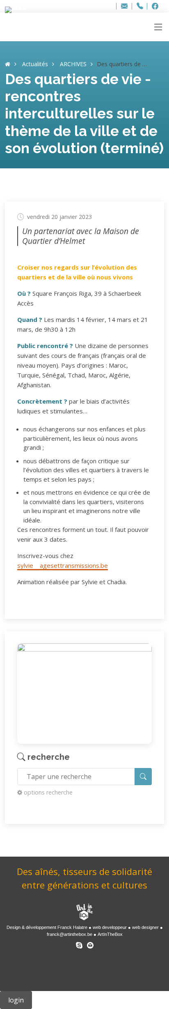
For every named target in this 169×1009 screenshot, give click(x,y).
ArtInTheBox (110, 934)
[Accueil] (7, 64)
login (16, 1000)
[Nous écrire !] (90, 944)
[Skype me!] (79, 944)
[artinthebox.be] (84, 913)
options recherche (48, 792)
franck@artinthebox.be (69, 934)
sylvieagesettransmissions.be (62, 565)
